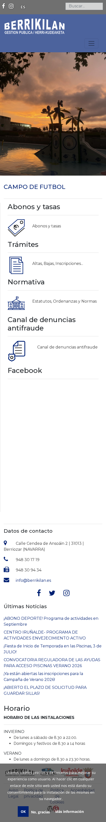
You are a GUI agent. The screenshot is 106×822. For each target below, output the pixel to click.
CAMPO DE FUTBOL (34, 186)
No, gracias (40, 812)
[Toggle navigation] (91, 43)
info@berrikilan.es (33, 580)
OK (23, 811)
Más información (69, 811)
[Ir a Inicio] (34, 24)
